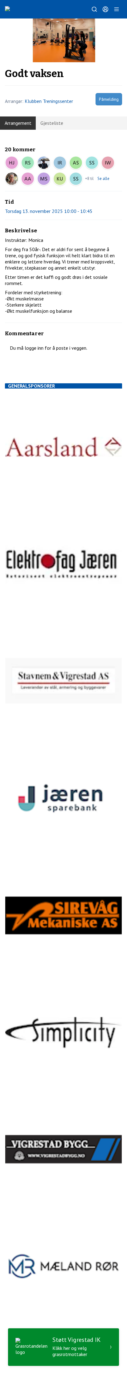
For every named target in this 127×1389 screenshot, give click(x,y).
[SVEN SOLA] (76, 178)
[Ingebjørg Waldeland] (108, 162)
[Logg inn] (105, 9)
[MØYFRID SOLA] (44, 178)
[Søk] (94, 9)
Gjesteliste (51, 123)
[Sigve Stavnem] (28, 162)
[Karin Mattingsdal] (11, 178)
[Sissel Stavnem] (92, 162)
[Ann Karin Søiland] (76, 162)
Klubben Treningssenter (49, 101)
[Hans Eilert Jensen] (11, 162)
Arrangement (18, 123)
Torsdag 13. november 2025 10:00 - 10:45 (48, 211)
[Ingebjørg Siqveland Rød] (60, 162)
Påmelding (109, 99)
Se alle (103, 178)
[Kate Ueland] (60, 178)
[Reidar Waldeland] (44, 162)
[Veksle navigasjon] (116, 9)
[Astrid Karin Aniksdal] (28, 178)
